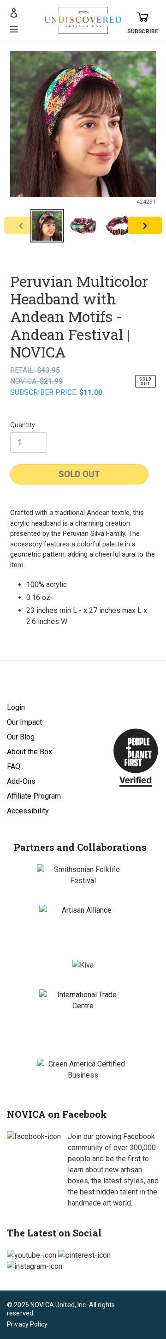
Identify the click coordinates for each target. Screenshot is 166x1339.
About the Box (29, 751)
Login (16, 707)
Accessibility (28, 810)
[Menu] (14, 28)
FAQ (13, 766)
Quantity (22, 425)
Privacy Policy (27, 1324)
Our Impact (24, 722)
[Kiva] (83, 965)
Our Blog (21, 737)
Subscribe (142, 31)
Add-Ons (21, 781)
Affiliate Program (34, 796)
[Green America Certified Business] (83, 1070)
